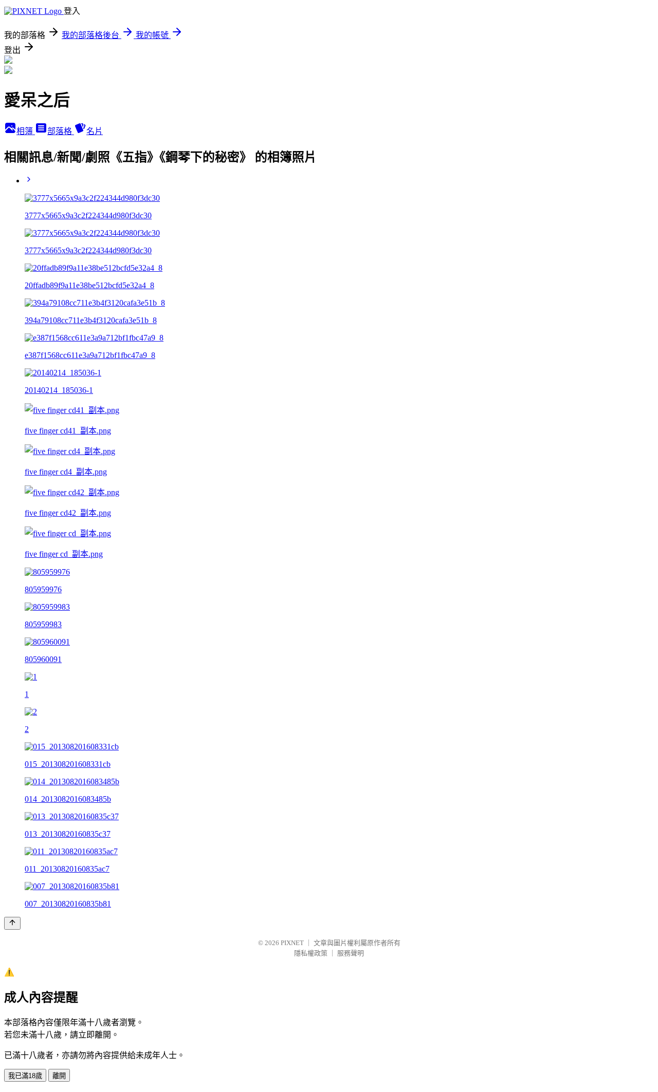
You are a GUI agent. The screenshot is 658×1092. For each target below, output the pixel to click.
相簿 (25, 131)
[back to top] (12, 923)
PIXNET (292, 943)
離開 (59, 1076)
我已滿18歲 (25, 1076)
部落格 (60, 131)
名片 (94, 131)
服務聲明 (350, 953)
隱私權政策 (310, 953)
